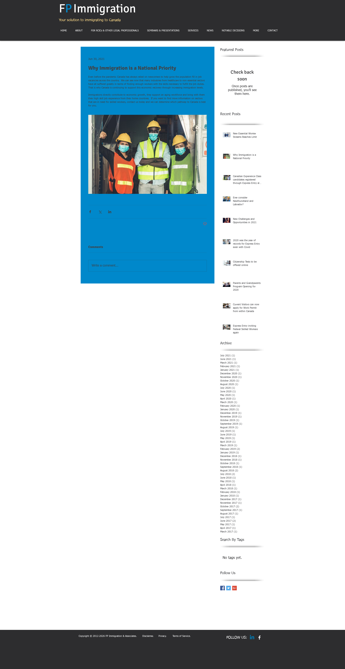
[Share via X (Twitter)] (100, 212)
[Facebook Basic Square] (222, 588)
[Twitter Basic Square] (228, 588)
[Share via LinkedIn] (110, 212)
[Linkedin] (252, 637)
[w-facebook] (259, 637)
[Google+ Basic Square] (234, 588)
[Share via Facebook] (90, 212)
